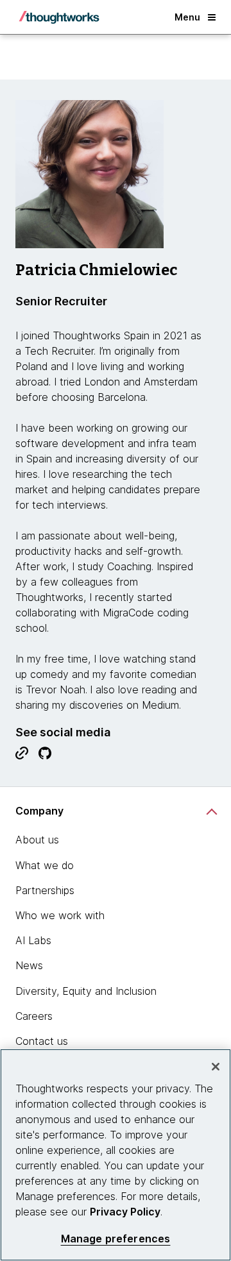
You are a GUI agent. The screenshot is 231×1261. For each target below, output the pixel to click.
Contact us (41, 1041)
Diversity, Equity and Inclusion (86, 991)
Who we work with (60, 915)
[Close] (215, 1067)
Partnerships (44, 890)
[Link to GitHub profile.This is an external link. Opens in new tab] (44, 756)
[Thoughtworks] (59, 17)
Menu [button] (187, 17)
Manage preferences (116, 1239)
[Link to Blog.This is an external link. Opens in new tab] (21, 756)
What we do (44, 865)
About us (37, 839)
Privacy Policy (125, 1211)
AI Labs (33, 940)
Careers (34, 1016)
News (29, 965)
